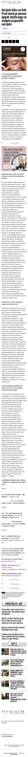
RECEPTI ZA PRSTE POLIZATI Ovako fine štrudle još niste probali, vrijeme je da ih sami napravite (13, 620)
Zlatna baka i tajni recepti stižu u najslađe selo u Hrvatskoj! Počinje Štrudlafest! (13, 611)
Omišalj (18, 596)
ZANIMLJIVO (13, 569)
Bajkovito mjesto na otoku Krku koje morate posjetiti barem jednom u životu (18, 652)
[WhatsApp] (10, 41)
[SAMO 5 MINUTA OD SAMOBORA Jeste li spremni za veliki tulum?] (5, 673)
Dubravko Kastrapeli (19, 592)
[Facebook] (3, 41)
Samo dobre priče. (10, 561)
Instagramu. (17, 576)
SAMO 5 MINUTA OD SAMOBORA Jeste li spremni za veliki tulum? (16, 673)
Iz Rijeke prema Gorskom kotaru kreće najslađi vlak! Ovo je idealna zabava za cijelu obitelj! (13, 636)
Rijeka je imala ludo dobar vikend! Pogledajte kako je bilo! (13, 628)
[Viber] (17, 41)
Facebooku (7, 576)
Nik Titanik (12, 596)
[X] (6, 41)
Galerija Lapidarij (6, 594)
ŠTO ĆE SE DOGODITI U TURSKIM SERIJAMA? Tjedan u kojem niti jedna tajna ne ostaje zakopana (17, 685)
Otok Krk (4, 598)
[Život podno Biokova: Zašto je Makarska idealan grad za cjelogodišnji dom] (5, 662)
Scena (5, 28)
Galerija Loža (15, 594)
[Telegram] (13, 41)
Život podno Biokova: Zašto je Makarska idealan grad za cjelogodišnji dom (17, 663)
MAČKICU (22, 569)
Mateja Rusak (5, 596)
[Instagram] (11, 727)
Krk (21, 594)
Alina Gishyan (9, 592)
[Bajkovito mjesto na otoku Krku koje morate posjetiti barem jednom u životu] (5, 651)
